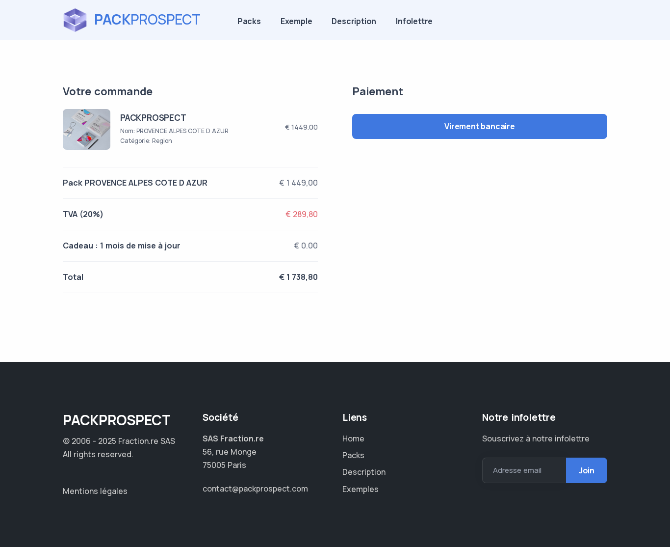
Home (353, 438)
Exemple (296, 21)
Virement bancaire (479, 126)
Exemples (360, 489)
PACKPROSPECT (153, 117)
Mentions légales (95, 491)
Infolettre (414, 21)
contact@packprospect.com (255, 488)
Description (354, 21)
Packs (249, 21)
